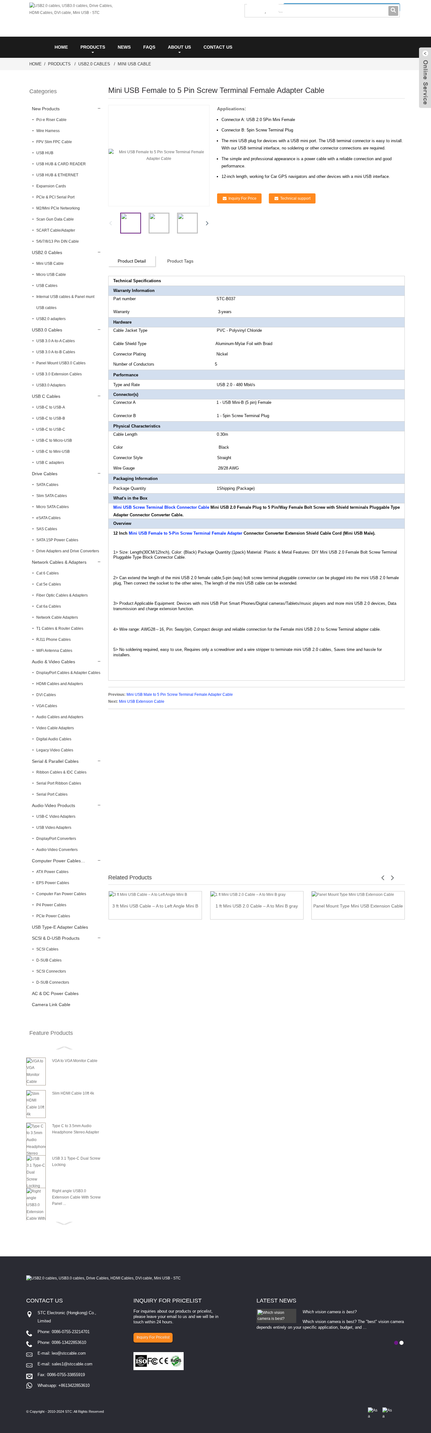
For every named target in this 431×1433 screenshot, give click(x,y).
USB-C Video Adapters (55, 816)
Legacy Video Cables (54, 750)
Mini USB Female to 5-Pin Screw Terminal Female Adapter (185, 533)
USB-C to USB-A (50, 407)
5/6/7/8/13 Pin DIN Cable (57, 241)
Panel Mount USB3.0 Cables (61, 363)
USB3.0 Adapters (51, 385)
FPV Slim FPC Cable (54, 142)
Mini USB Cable (134, 64)
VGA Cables (46, 706)
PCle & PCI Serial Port (55, 197)
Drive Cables (44, 473)
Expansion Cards (51, 186)
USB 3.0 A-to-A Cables (55, 341)
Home (61, 47)
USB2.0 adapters (51, 319)
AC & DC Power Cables (55, 993)
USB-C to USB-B (50, 418)
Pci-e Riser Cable (51, 120)
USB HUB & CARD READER (61, 164)
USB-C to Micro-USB (54, 440)
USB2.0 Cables (94, 64)
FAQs (149, 47)
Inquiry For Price (242, 198)
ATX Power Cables (52, 872)
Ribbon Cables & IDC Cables (61, 772)
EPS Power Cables (52, 883)
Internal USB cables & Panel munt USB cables (65, 302)
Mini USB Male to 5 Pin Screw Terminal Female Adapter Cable (180, 694)
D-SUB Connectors (52, 982)
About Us (179, 47)
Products (92, 47)
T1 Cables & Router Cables (59, 628)
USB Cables (46, 285)
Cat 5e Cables (48, 584)
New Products (46, 108)
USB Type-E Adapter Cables (60, 927)
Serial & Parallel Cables (55, 761)
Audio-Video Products (53, 805)
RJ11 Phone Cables (53, 639)
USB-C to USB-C (50, 429)
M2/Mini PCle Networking (58, 208)
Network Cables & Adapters (59, 562)
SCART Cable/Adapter (55, 230)
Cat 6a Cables (48, 606)
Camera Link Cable (51, 1004)
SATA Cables (47, 485)
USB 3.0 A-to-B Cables (55, 352)
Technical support (295, 198)
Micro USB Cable (51, 274)
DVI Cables (46, 695)
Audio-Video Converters (57, 849)
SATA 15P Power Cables (57, 540)
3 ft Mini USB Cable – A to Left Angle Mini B (155, 905)
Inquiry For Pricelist (153, 1337)
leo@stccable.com (69, 1353)
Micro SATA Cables (52, 507)
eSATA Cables (48, 518)
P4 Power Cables (51, 905)
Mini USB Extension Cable (141, 701)
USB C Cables (46, 396)
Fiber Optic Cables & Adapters (62, 595)
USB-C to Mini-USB (53, 451)
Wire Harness (48, 131)
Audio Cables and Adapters (59, 717)
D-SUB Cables (49, 960)
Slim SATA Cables (51, 496)
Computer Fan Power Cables (61, 894)
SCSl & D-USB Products (56, 938)
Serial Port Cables (52, 794)
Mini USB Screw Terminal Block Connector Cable (161, 507)
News (124, 47)
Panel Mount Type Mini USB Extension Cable (358, 905)
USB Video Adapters (53, 827)
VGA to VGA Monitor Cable (74, 1061)
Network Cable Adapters (57, 617)
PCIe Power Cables (53, 916)
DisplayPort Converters (56, 838)
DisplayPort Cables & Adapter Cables (68, 673)
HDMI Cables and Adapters (59, 684)
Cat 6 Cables (47, 573)
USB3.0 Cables (47, 329)
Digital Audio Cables (53, 739)
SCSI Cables (47, 949)
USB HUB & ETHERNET (57, 175)
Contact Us (218, 47)
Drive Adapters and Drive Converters (67, 551)
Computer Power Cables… (58, 860)
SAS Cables (46, 529)
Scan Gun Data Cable (55, 219)
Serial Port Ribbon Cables (58, 783)
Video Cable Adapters (55, 728)
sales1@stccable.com (72, 1364)
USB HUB (44, 153)
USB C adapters (50, 462)
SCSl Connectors (51, 971)
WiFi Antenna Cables (54, 650)
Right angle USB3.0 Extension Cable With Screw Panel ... (76, 1197)
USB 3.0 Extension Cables (59, 374)
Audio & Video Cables (53, 661)
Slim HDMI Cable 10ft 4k (73, 1093)
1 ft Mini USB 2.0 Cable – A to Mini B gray (257, 905)
